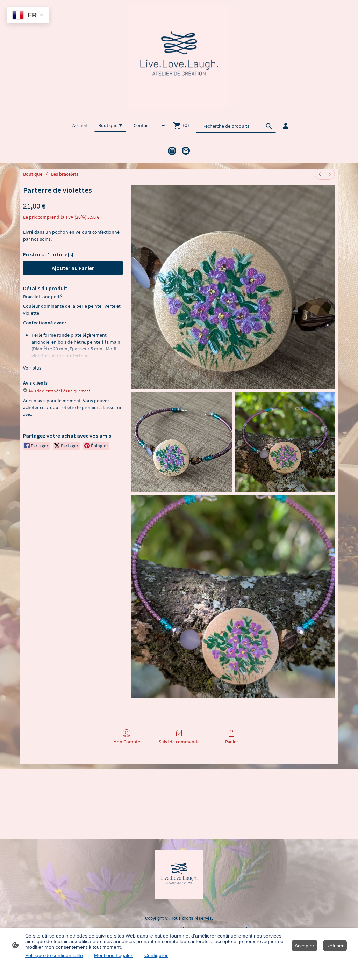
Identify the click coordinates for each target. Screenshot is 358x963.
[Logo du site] (179, 56)
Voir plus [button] (32, 368)
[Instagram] (172, 151)
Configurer (156, 955)
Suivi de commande (179, 741)
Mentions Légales (113, 955)
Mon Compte (126, 741)
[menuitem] (320, 174)
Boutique (32, 174)
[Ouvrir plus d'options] (163, 125)
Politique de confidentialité (54, 955)
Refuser (335, 945)
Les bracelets (64, 174)
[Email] (186, 151)
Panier (231, 741)
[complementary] (28, 15)
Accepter (304, 945)
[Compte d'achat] (285, 126)
